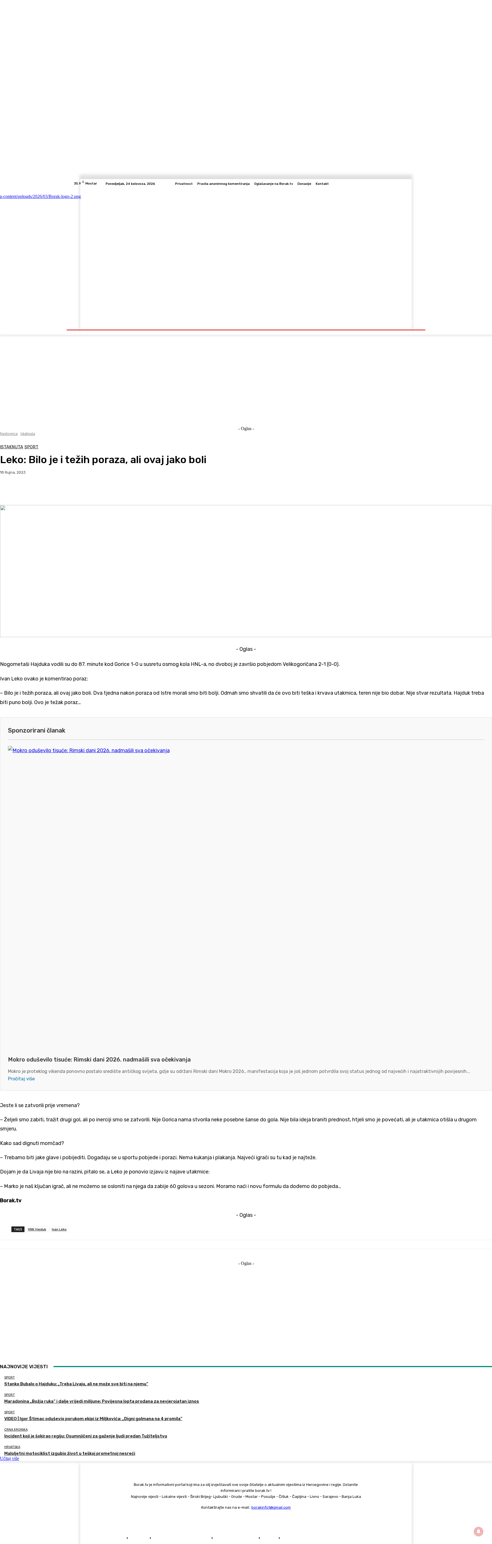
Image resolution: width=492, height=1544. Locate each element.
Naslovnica (9, 433)
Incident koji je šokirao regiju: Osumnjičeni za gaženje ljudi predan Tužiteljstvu (85, 1436)
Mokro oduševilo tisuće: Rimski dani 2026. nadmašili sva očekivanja (99, 1059)
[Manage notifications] (478, 1531)
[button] (412, 322)
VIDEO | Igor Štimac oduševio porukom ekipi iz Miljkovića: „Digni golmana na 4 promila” (93, 1418)
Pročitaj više (21, 1078)
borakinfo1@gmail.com (271, 1507)
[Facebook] (387, 183)
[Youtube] (415, 183)
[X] (408, 183)
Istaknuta (27, 433)
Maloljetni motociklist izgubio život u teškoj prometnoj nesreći (69, 1453)
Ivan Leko (59, 1229)
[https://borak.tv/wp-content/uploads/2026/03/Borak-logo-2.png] (130, 252)
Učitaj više (9, 1458)
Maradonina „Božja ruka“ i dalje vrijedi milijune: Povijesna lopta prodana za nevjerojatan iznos (101, 1401)
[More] (127, 490)
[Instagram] (394, 183)
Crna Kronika (16, 1429)
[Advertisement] (246, 376)
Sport (31, 447)
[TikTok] (401, 183)
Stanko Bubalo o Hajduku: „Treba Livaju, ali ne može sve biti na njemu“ (76, 1383)
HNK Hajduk (37, 1229)
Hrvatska (12, 1447)
